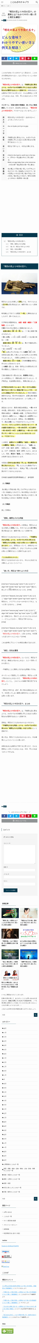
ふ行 (5, 1143)
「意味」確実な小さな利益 (17, 244)
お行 (5, 1045)
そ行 (5, 1088)
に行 (5, 1117)
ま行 (5, 1156)
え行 (5, 1041)
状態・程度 (7, 1183)
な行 (5, 1113)
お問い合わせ (8, 1212)
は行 (5, 1134)
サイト (5, 881)
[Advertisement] (19, 207)
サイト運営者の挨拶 (10, 1220)
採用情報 (6, 1229)
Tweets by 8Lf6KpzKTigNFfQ (10, 1246)
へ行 (5, 1147)
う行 (5, 1037)
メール (6, 874)
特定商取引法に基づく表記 (12, 1233)
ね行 (5, 1126)
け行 (5, 1062)
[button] (37, 2)
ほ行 (5, 1151)
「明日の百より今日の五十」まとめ (20, 252)
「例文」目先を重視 (15, 249)
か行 (5, 1049)
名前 (6, 867)
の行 (5, 1130)
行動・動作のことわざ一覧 (12, 1192)
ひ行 (5, 1139)
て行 (5, 1105)
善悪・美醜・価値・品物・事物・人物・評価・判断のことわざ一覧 (19, 1169)
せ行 (5, 1083)
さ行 (5, 1071)
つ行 (5, 1100)
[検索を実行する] (35, 1015)
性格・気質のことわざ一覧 (12, 1175)
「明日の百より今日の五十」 (16, 241)
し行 (5, 1075)
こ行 (5, 1066)
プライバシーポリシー (10, 1225)
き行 (5, 1054)
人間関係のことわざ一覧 (11, 1164)
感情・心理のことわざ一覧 (12, 1179)
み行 (5, 1160)
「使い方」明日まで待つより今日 (19, 246)
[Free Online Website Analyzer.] (5, 1266)
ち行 (5, 1096)
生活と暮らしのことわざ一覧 (12, 1187)
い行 (5, 1032)
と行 (5, 1109)
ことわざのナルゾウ (19, 2)
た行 (5, 1092)
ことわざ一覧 (8, 1216)
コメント (7, 843)
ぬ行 (5, 1122)
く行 (5, 1058)
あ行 (5, 20)
